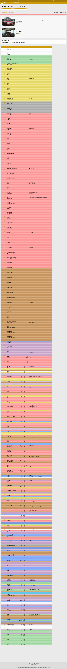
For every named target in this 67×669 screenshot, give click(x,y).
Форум (33, 663)
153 (2, 241)
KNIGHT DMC (20, 22)
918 (2, 140)
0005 (2, 566)
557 (2, 534)
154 (2, 365)
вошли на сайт (6, 41)
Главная (30, 663)
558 (2, 535)
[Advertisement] (33, 654)
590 (2, 244)
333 (2, 573)
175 (2, 351)
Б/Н (4, 52)
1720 (2, 368)
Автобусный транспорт (11, 3)
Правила (37, 663)
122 (2, 313)
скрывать (61, 11)
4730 (2, 435)
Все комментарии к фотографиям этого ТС (8, 12)
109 (2, 321)
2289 (2, 363)
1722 (2, 385)
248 (2, 247)
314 (2, 272)
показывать (64, 12)
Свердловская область (20, 20)
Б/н (4, 57)
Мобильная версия (33, 664)
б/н (4, 48)
